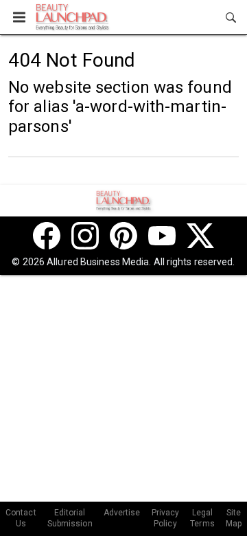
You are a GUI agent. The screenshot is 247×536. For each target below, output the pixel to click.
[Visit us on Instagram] (85, 235)
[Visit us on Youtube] (162, 235)
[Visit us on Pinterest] (123, 235)
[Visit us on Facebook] (46, 235)
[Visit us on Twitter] (200, 235)
